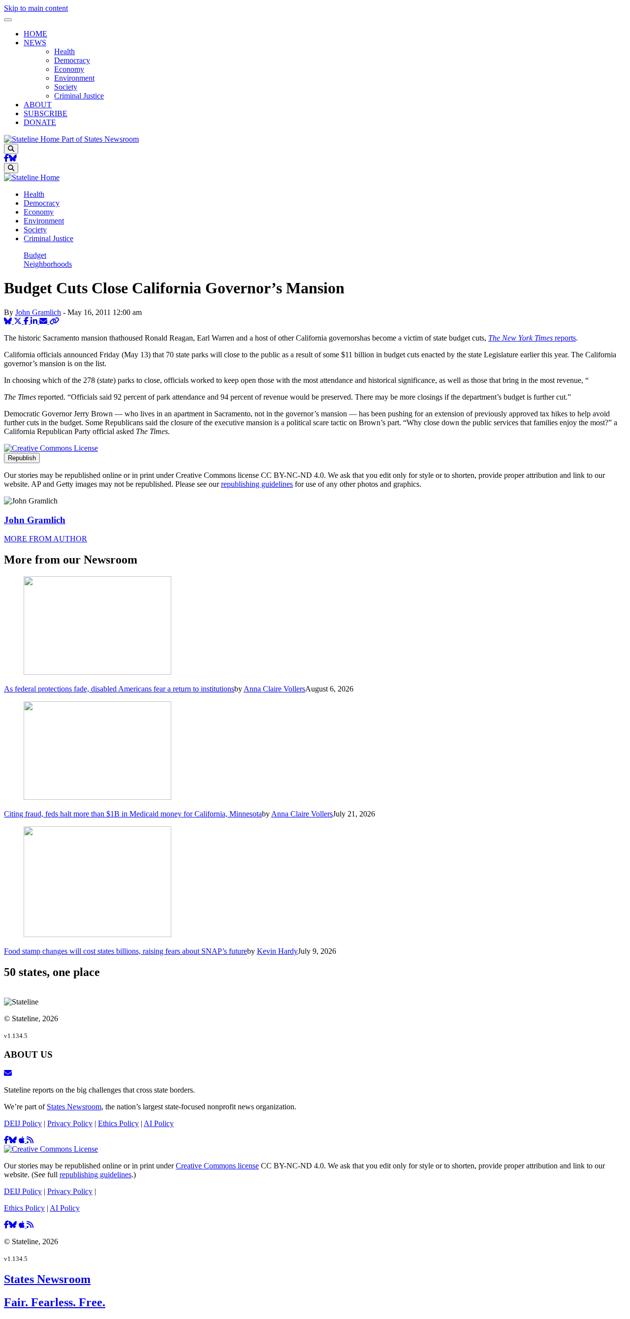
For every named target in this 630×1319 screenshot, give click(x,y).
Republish (22, 458)
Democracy (72, 60)
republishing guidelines (257, 484)
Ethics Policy (118, 1123)
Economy (69, 69)
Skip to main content (36, 8)
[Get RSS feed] (30, 1140)
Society (65, 87)
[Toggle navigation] (8, 19)
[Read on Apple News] (23, 1140)
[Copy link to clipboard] (54, 321)
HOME (35, 34)
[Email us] (8, 1073)
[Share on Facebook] (27, 321)
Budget (35, 255)
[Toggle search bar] (11, 149)
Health (64, 51)
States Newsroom (74, 1106)
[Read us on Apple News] (23, 1225)
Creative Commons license (217, 1166)
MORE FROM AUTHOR (45, 538)
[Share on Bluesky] (9, 321)
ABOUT (38, 104)
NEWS (35, 42)
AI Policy (159, 1123)
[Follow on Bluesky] (13, 158)
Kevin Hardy (277, 951)
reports (532, 338)
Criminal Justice (79, 96)
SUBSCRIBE (45, 113)
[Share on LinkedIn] (35, 321)
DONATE (40, 122)
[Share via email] (44, 321)
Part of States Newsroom (100, 139)
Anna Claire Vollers (274, 689)
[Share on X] (19, 321)
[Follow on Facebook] (6, 158)
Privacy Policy (70, 1123)
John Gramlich (38, 312)
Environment (74, 78)
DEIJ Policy (23, 1123)
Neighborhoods (48, 264)
